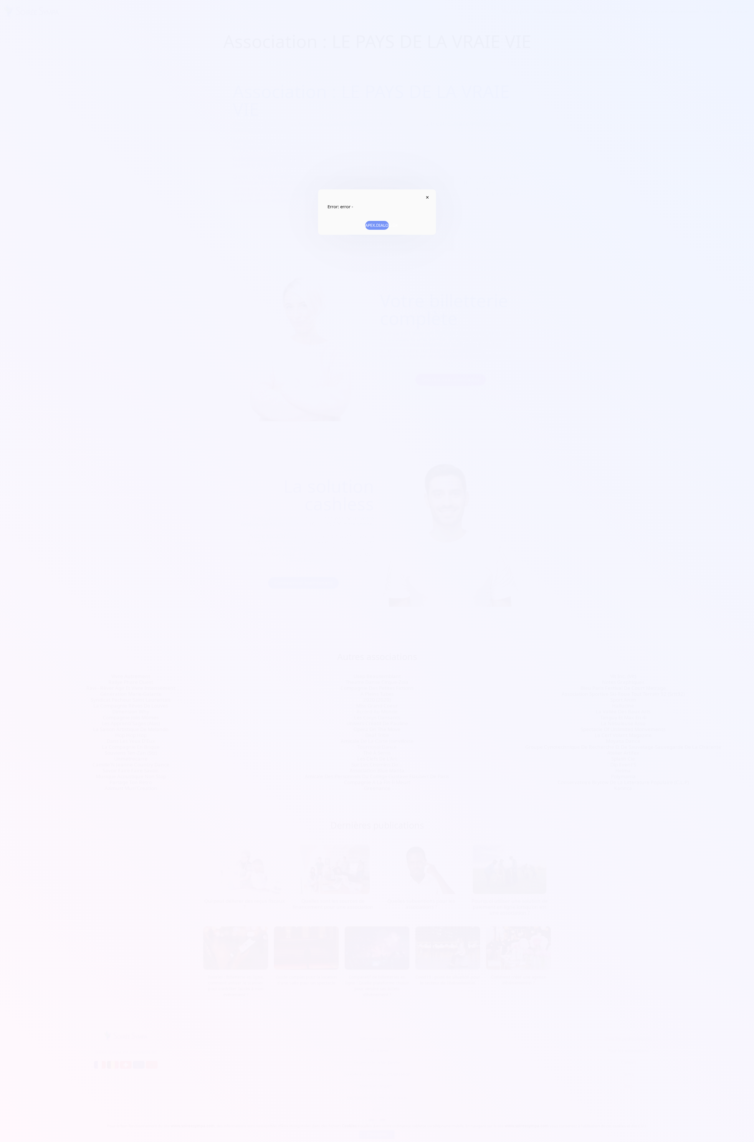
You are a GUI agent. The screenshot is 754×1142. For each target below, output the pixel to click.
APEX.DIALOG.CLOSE (427, 197)
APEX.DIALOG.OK (377, 225)
